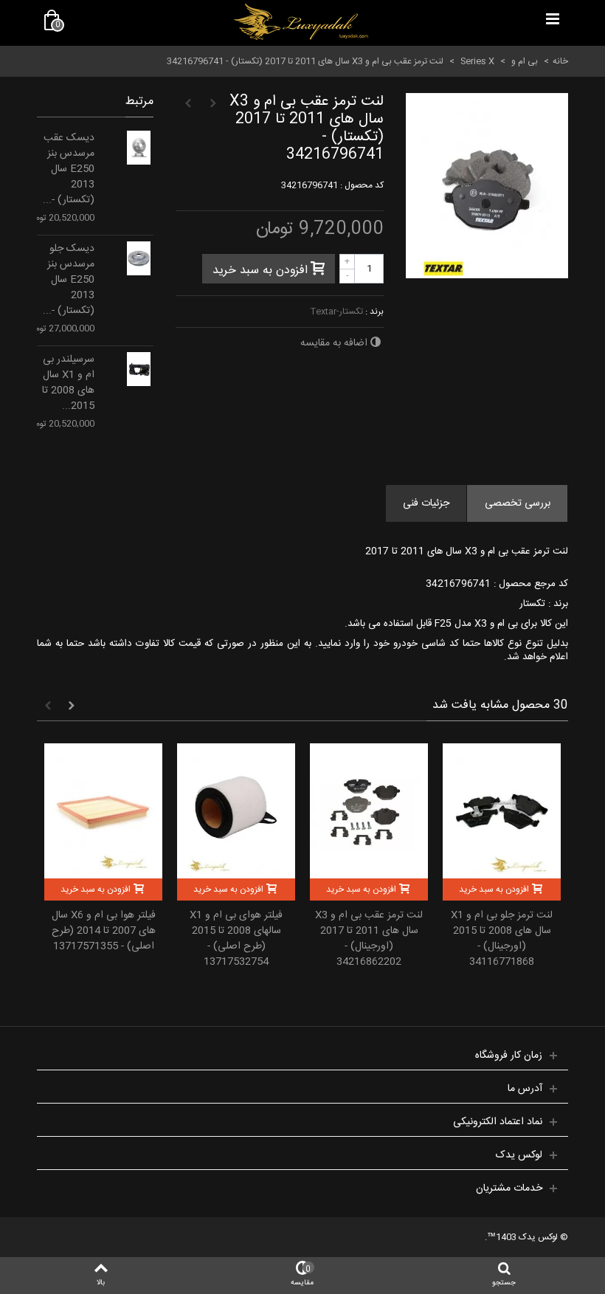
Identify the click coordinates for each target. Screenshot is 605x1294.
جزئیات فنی (426, 503)
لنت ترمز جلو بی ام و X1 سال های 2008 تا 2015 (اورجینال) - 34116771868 (502, 939)
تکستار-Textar (337, 311)
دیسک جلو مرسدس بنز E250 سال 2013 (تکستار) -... (68, 280)
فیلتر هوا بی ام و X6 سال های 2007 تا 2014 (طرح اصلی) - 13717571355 (104, 931)
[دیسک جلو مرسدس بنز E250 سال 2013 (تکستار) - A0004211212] (138, 258)
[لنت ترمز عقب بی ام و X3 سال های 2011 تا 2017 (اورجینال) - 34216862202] (369, 810)
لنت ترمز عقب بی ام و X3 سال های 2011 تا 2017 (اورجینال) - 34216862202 (369, 939)
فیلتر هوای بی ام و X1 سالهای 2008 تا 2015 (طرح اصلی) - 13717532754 (236, 939)
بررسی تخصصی (517, 503)
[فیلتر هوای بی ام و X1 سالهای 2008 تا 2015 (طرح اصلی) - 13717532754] (236, 810)
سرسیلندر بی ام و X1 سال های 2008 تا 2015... (68, 383)
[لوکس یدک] (301, 22)
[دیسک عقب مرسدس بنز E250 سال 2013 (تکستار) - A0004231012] (138, 148)
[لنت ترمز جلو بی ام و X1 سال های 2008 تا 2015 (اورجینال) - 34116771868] (502, 810)
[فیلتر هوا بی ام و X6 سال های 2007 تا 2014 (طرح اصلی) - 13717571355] (103, 810)
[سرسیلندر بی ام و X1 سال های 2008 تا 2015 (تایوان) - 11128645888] (138, 369)
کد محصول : (362, 185)
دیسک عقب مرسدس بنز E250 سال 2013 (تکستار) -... (68, 169)
